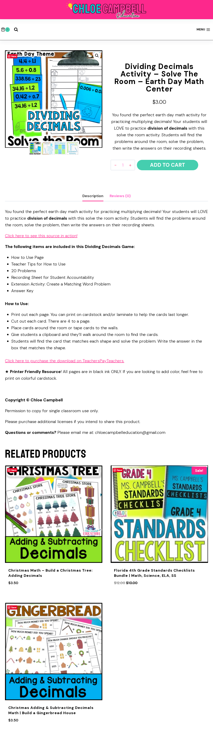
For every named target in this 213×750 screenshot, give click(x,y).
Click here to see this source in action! (41, 235)
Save (13, 56)
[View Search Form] (16, 29)
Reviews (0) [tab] (120, 195)
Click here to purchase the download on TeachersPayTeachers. (64, 360)
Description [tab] (92, 195)
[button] (97, 55)
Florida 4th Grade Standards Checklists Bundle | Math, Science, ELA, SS (154, 573)
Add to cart (167, 165)
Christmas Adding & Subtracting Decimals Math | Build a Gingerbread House (51, 710)
